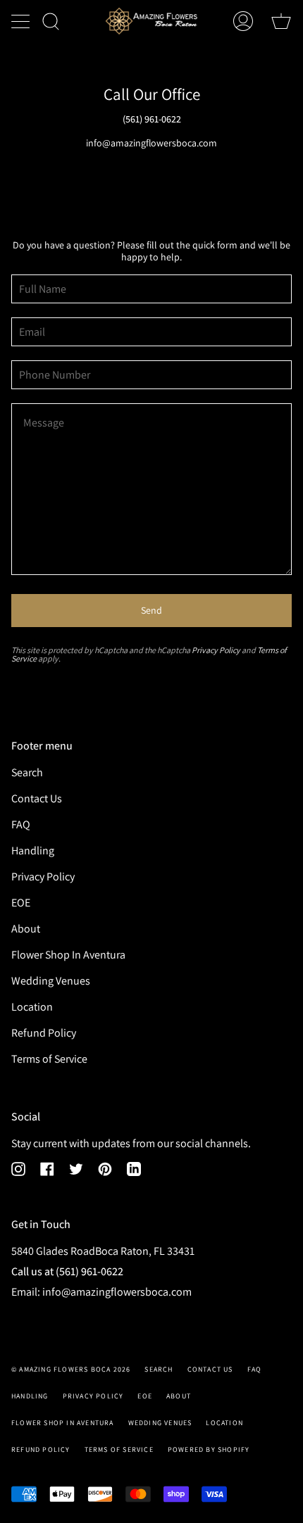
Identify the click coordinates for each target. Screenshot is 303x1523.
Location (32, 1006)
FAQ (20, 824)
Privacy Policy (216, 650)
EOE (20, 902)
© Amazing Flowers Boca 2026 (70, 1369)
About (25, 928)
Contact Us (36, 798)
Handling (32, 850)
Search (27, 772)
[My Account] (243, 21)
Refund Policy (43, 1032)
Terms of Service (49, 1058)
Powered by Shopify (209, 1449)
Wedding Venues (50, 980)
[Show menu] (21, 21)
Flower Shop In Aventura (68, 954)
